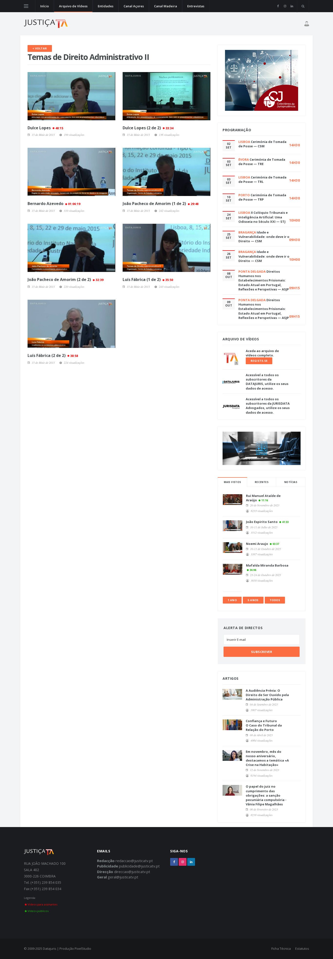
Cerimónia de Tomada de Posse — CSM (262, 144)
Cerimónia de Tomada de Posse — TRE (261, 161)
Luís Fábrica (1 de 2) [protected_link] (148, 279)
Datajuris (49, 948)
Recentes (261, 482)
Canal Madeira (165, 6)
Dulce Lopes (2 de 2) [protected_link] (148, 127)
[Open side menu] (26, 6)
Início (44, 6)
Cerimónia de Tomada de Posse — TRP (262, 197)
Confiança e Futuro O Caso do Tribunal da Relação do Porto (264, 725)
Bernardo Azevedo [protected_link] (54, 203)
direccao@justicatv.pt (132, 871)
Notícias (290, 482)
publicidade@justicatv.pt (139, 866)
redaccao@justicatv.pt (134, 860)
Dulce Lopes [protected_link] (45, 127)
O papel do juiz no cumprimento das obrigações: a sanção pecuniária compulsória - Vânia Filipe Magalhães (266, 795)
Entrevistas (195, 6)
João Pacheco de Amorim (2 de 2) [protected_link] (65, 279)
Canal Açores (134, 6)
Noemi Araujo (257, 543)
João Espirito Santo (262, 522)
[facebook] (278, 6)
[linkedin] (291, 6)
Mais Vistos (232, 482)
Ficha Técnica (281, 948)
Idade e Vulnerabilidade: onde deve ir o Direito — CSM (263, 236)
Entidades (105, 6)
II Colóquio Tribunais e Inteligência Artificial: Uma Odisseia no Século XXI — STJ (263, 216)
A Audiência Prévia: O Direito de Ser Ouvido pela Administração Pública (267, 694)
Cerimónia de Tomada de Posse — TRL (262, 179)
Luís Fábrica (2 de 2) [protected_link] (53, 355)
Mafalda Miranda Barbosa (267, 565)
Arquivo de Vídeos (73, 6)
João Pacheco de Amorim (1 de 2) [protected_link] (160, 203)
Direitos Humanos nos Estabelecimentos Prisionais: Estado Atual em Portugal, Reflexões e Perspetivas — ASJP (263, 280)
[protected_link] (71, 96)
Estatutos (302, 948)
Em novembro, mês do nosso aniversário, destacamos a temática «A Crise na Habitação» (267, 758)
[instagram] (284, 6)
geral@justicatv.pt (123, 877)
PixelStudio (83, 948)
